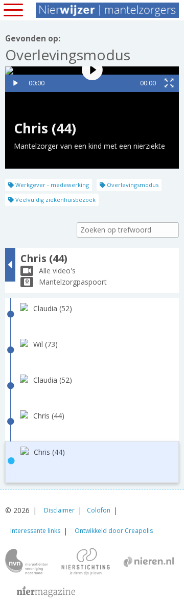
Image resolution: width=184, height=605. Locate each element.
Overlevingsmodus (131, 185)
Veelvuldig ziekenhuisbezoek (55, 199)
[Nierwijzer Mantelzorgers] (107, 10)
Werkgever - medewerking (51, 185)
